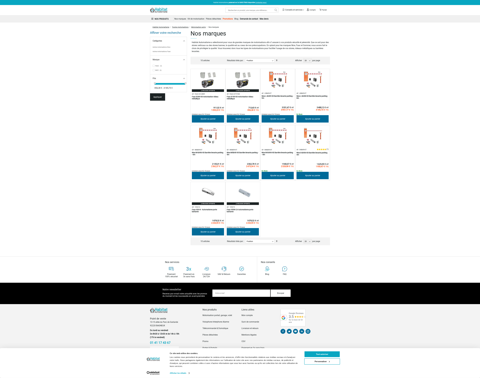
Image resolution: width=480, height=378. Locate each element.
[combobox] (251, 10)
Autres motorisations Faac (162, 51)
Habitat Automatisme (160, 27)
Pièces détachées (210, 335)
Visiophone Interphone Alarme (215, 322)
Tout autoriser (322, 354)
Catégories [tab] (157, 41)
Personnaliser (321, 361)
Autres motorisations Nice (161, 47)
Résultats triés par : (235, 60)
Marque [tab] (156, 59)
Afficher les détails (178, 373)
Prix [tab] (154, 78)
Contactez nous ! (261, 2)
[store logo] (158, 10)
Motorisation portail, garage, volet (217, 315)
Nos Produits (162, 19)
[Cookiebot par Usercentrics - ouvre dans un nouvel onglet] (153, 373)
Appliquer (157, 97)
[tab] (220, 309)
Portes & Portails (209, 348)
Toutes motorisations (180, 27)
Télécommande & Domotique (215, 328)
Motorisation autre (198, 27)
